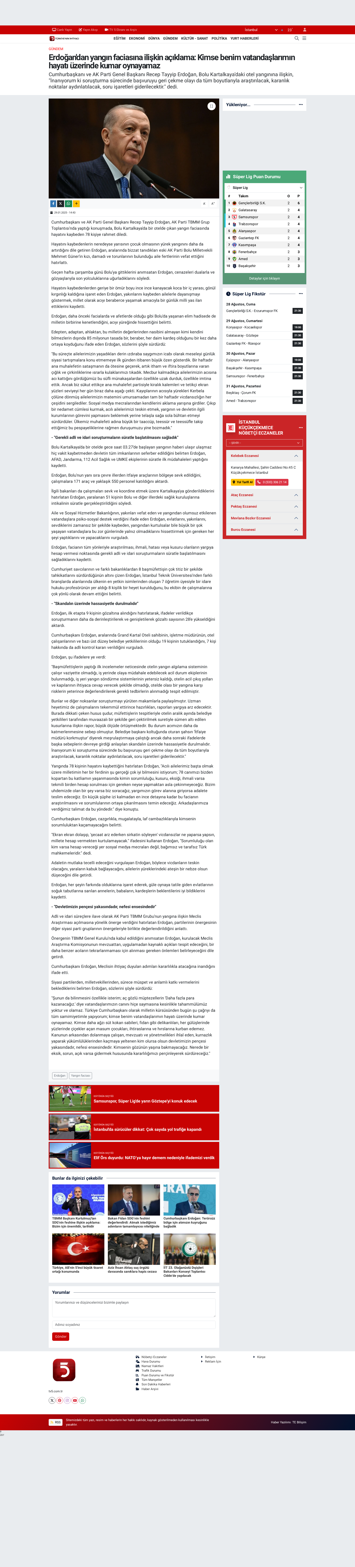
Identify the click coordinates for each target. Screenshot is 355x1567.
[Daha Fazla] (76, 203)
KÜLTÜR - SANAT (194, 38)
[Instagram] (67, 1400)
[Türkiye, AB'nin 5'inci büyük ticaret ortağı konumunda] (78, 1249)
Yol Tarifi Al (245, 482)
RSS (57, 1422)
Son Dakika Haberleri (156, 1384)
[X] (52, 1400)
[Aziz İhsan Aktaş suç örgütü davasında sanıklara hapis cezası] (134, 1249)
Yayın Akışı (90, 30)
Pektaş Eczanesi (244, 506)
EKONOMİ (137, 38)
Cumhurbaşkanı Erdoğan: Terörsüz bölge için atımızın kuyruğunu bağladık (189, 1222)
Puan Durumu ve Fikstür (158, 1375)
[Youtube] (74, 1400)
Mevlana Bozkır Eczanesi (251, 518)
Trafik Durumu (151, 1370)
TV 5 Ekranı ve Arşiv (123, 30)
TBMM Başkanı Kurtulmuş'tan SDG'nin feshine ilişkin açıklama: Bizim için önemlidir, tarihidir (76, 1222)
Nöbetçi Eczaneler (154, 1357)
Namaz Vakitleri (153, 1366)
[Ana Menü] (304, 38)
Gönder (61, 1336)
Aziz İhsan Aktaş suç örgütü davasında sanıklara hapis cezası (132, 1269)
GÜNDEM (170, 38)
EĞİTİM (120, 38)
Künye (261, 1357)
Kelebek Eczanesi (245, 456)
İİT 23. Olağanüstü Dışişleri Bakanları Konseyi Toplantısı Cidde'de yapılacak (184, 1271)
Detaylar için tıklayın (264, 278)
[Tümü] (301, 104)
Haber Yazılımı (281, 1422)
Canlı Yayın (64, 30)
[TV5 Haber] (64, 38)
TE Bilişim (299, 1422)
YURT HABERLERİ (245, 38)
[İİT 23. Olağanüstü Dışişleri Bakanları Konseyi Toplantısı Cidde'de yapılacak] (190, 1249)
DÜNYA (154, 38)
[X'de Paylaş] (60, 203)
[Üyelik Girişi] (303, 29)
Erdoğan (59, 1075)
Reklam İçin (213, 1361)
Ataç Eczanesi (242, 495)
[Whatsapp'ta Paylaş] (68, 203)
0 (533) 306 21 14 (274, 482)
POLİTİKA (219, 38)
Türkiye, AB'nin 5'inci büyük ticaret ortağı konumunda (77, 1269)
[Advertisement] (264, 140)
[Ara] (297, 38)
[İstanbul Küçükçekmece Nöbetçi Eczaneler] (301, 428)
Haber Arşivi (150, 1389)
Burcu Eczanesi (243, 530)
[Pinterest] (59, 1400)
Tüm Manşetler (152, 1380)
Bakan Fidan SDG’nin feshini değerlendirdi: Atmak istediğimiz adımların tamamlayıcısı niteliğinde (133, 1222)
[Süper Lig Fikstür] (301, 294)
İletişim (210, 1357)
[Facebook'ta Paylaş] (53, 203)
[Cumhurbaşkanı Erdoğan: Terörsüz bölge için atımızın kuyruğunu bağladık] (190, 1200)
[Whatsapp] (82, 1400)
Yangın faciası (80, 1075)
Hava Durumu (151, 1361)
